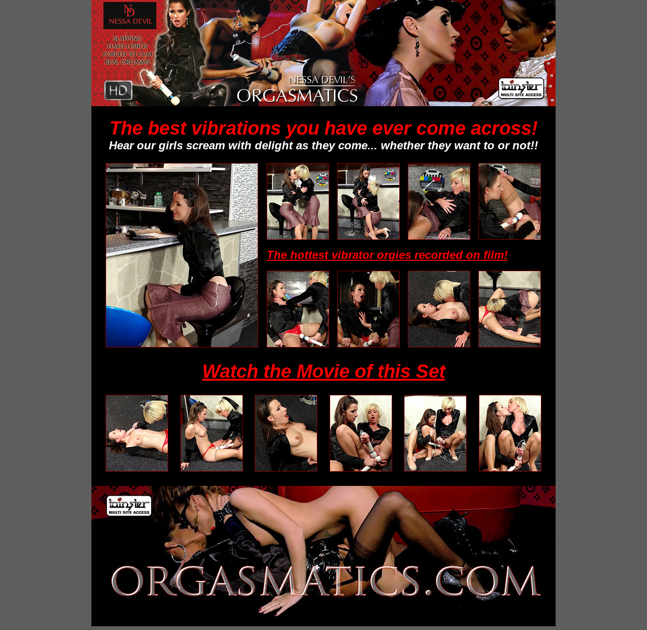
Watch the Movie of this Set (323, 371)
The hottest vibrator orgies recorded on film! (387, 254)
